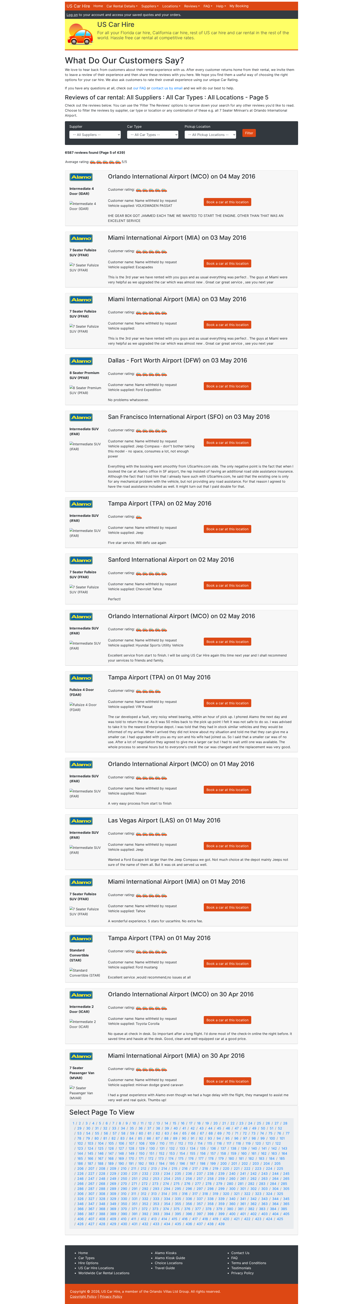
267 (91, 1184)
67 (202, 1133)
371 (134, 1209)
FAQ (207, 6)
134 (192, 1148)
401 (243, 1214)
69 (219, 1133)
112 (180, 1143)
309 (113, 1194)
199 (213, 1163)
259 (221, 1178)
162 (264, 1153)
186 (80, 1163)
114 (200, 1143)
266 (80, 1184)
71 (236, 1133)
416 (185, 1219)
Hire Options (88, 1263)
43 (201, 1128)
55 (97, 1133)
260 (232, 1178)
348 (102, 1204)
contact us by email (167, 88)
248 (102, 1178)
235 (178, 1173)
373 (155, 1209)
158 (223, 1153)
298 (210, 1189)
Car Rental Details (121, 6)
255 (178, 1178)
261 (243, 1178)
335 (178, 1199)
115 (209, 1143)
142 (274, 1148)
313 (154, 1194)
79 (88, 1138)
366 (80, 1209)
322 (247, 1194)
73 (253, 1133)
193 (151, 1163)
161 (253, 1153)
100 (272, 1138)
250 (124, 1178)
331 (134, 1199)
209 (113, 1168)
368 (102, 1209)
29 (79, 1128)
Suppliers (148, 6)
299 (221, 1189)
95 (227, 1138)
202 (245, 1163)
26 (268, 1123)
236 (189, 1173)
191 (131, 1163)
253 (156, 1178)
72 (245, 1133)
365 (286, 1204)
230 (124, 1173)
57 (115, 1133)
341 (243, 1199)
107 (131, 1143)
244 (275, 1173)
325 (280, 1194)
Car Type (134, 126)
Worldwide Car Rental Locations (103, 1273)
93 (210, 1138)
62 (158, 1133)
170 (131, 1158)
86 (149, 1138)
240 (232, 1173)
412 (143, 1219)
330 (124, 1199)
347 (91, 1204)
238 (210, 1173)
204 (266, 1163)
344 (275, 1199)
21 (224, 1123)
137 (223, 1148)
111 (171, 1143)
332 (145, 1199)
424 (269, 1219)
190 (121, 1163)
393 (156, 1214)
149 (131, 1153)
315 (174, 1194)
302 (253, 1189)
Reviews (190, 6)
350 (124, 1204)
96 (236, 1138)
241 (243, 1173)
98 (254, 1138)
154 (182, 1153)
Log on (72, 15)
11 (142, 1123)
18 (199, 1123)
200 (223, 1163)
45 (219, 1128)
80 (97, 1138)
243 (264, 1173)
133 (182, 1148)
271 (134, 1184)
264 (275, 1178)
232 (145, 1173)
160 (244, 1153)
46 (228, 1128)
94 (219, 1138)
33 (114, 1128)
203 (256, 1163)
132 (172, 1148)
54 (88, 1133)
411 (133, 1219)
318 (205, 1194)
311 (133, 1194)
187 (90, 1163)
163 (274, 1153)
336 (189, 1199)
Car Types (86, 1258)
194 (161, 1163)
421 (236, 1219)
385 (284, 1209)
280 (230, 1184)
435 (178, 1224)
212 (143, 1168)
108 (142, 1143)
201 (234, 1163)
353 (156, 1204)
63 (167, 1133)
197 (192, 1163)
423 (258, 1219)
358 (210, 1204)
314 (164, 1194)
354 (167, 1204)
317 (195, 1194)
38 (158, 1128)
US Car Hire (78, 6)
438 (210, 1224)
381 (240, 1209)
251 (134, 1178)
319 (215, 1194)
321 (236, 1194)
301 (243, 1189)
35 (132, 1128)
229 (113, 1173)
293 (156, 1189)
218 (205, 1168)
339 (221, 1199)
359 (221, 1204)
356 (189, 1204)
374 (166, 1209)
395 (178, 1214)
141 (264, 1148)
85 (140, 1138)
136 (213, 1148)
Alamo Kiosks (165, 1253)
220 (226, 1168)
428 (102, 1224)
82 (114, 1138)
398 (210, 1214)
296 (189, 1189)
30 (88, 1128)
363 (264, 1204)
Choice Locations (169, 1263)
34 (123, 1128)
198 (202, 1163)
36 (140, 1128)
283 (262, 1184)
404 (275, 1214)
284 (273, 1184)
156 (203, 1153)
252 (145, 1178)
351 (134, 1204)
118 (238, 1143)
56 (106, 1133)
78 (79, 1138)
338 (210, 1199)
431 (134, 1224)
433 (156, 1224)
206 (80, 1168)
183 (261, 1158)
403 (264, 1214)
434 (167, 1224)
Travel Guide (165, 1268)
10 (134, 1123)
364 (275, 1204)
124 (90, 1148)
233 (156, 1173)
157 (213, 1153)
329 (113, 1199)
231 (134, 1173)
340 (232, 1199)
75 (270, 1133)
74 (262, 1133)
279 (219, 1184)
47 (237, 1128)
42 (193, 1128)
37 (149, 1128)
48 (245, 1128)
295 (178, 1189)
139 (244, 1148)
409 (113, 1219)
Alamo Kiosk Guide (170, 1258)
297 (200, 1189)
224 (269, 1168)
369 (113, 1209)
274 (166, 1184)
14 (166, 1123)
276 (187, 1184)
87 (158, 1138)
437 (200, 1224)
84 (131, 1138)
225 (280, 1168)
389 (113, 1214)
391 (134, 1214)
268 (102, 1184)
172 (151, 1158)
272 (145, 1184)
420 (226, 1219)
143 (284, 1148)
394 (167, 1214)
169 (121, 1158)
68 (211, 1133)
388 (102, 1214)
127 (121, 1148)
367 (91, 1209)
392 (145, 1214)
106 (121, 1143)
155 (192, 1153)
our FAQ (139, 88)
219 (215, 1168)
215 (174, 1168)
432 (145, 1224)
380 (230, 1209)
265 (286, 1178)
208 (102, 1168)
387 (91, 1214)
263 (264, 1178)
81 (105, 1138)
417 (195, 1219)
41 (184, 1128)
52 (280, 1128)
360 (232, 1204)
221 (236, 1168)
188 (100, 1163)
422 (247, 1219)
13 (158, 1123)
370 (124, 1209)
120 (258, 1143)
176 (191, 1158)
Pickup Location (197, 126)
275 (177, 1184)
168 (111, 1158)
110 (161, 1143)
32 (105, 1128)
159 (233, 1153)
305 (286, 1189)
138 (233, 1148)
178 (211, 1158)
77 (287, 1133)
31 (97, 1128)
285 (284, 1184)
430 (124, 1224)
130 (152, 1148)
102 (80, 1143)
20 (215, 1123)
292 (145, 1189)
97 (245, 1138)
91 (192, 1138)
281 (240, 1184)
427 (91, 1224)
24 (250, 1123)
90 (184, 1138)
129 (142, 1148)
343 (264, 1199)
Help (220, 6)
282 (251, 1184)
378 (208, 1209)
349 (113, 1204)
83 (122, 1138)
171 (141, 1158)
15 (174, 1123)
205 (277, 1163)
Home (98, 6)
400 (232, 1214)
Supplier (75, 126)
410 (123, 1219)
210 (123, 1168)
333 (156, 1199)
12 (150, 1123)
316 (185, 1194)
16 (182, 1123)
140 (254, 1148)
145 (90, 1153)
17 (190, 1123)
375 (177, 1209)
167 (100, 1158)
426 (80, 1224)
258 (210, 1178)
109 (152, 1143)
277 (198, 1184)
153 (172, 1153)
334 (167, 1199)
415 (174, 1219)
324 (269, 1194)
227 (91, 1173)
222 (247, 1168)
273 (155, 1184)
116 (219, 1143)
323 (258, 1194)
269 (113, 1184)
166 (90, 1158)
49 (254, 1128)
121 (268, 1143)
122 (278, 1143)
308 (102, 1194)
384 (273, 1209)
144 (80, 1153)
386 (80, 1214)
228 (102, 1173)
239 (221, 1173)
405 (286, 1214)
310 (123, 1194)
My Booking (239, 6)
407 (91, 1219)
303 (264, 1189)
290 (124, 1189)
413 (154, 1219)
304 (275, 1189)
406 (80, 1219)
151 (151, 1153)
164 (284, 1153)
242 (253, 1173)
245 (286, 1173)
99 (262, 1138)
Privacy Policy (242, 1273)
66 (193, 1133)
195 (172, 1163)
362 (253, 1204)
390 (124, 1214)
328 (102, 1199)
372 (145, 1209)
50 (263, 1128)
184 (272, 1158)
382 (251, 1209)
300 (232, 1189)
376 (187, 1209)
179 (221, 1158)
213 (154, 1168)
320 (226, 1194)
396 (189, 1214)
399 (221, 1214)
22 (232, 1123)
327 (91, 1199)
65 (184, 1133)
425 (280, 1219)
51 (271, 1128)
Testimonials (241, 1268)
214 (164, 1168)
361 (243, 1204)
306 (80, 1194)
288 (102, 1189)
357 (200, 1204)
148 (121, 1153)
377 (198, 1209)
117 (228, 1143)
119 (248, 1143)
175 (181, 1158)
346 (80, 1204)
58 (123, 1133)
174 (171, 1158)
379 (219, 1209)
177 (201, 1158)
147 (111, 1153)
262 (253, 1178)
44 (210, 1128)
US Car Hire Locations (96, 1268)
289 (113, 1189)
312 (143, 1194)
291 (134, 1189)
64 (176, 1133)
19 (207, 1123)
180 (231, 1158)
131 (161, 1148)
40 (176, 1128)
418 (205, 1219)
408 (102, 1219)
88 (166, 1138)
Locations (170, 6)
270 (124, 1184)
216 (185, 1168)
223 (258, 1168)
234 (167, 1173)
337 (200, 1199)
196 (182, 1163)
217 (195, 1168)
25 (259, 1123)
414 (164, 1219)
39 (167, 1128)
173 (161, 1158)
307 (91, 1194)
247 (91, 1178)
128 (131, 1148)
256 (189, 1178)
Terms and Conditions (248, 1263)
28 (285, 1123)
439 (221, 1224)
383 (262, 1209)
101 (282, 1138)
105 (111, 1143)
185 (282, 1158)
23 (241, 1123)
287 (91, 1189)
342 (253, 1199)
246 (80, 1178)
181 (241, 1158)
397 (200, 1214)
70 (228, 1133)
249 (113, 1178)
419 (215, 1219)
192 (141, 1163)
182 (251, 1158)
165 (80, 1158)
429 (113, 1224)
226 (80, 1173)
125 (101, 1148)
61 (149, 1133)
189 (111, 1163)
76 (279, 1133)
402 (253, 1214)
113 (190, 1143)
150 (142, 1153)
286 (80, 1189)
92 (201, 1138)
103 (90, 1143)
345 (286, 1199)
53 (79, 1133)
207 (91, 1168)
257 (200, 1178)
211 (133, 1168)
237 (200, 1173)
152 (161, 1153)
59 (132, 1133)
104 (101, 1143)
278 (208, 1184)
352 (145, 1204)
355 (178, 1204)
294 (167, 1189)
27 (277, 1123)
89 (175, 1138)
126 (111, 1148)
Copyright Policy (83, 1296)
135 (203, 1148)
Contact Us (240, 1253)
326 (80, 1199)
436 (189, 1224)
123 (80, 1148)
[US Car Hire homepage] (80, 34)
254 (167, 1178)
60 (141, 1133)
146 (101, 1153)
